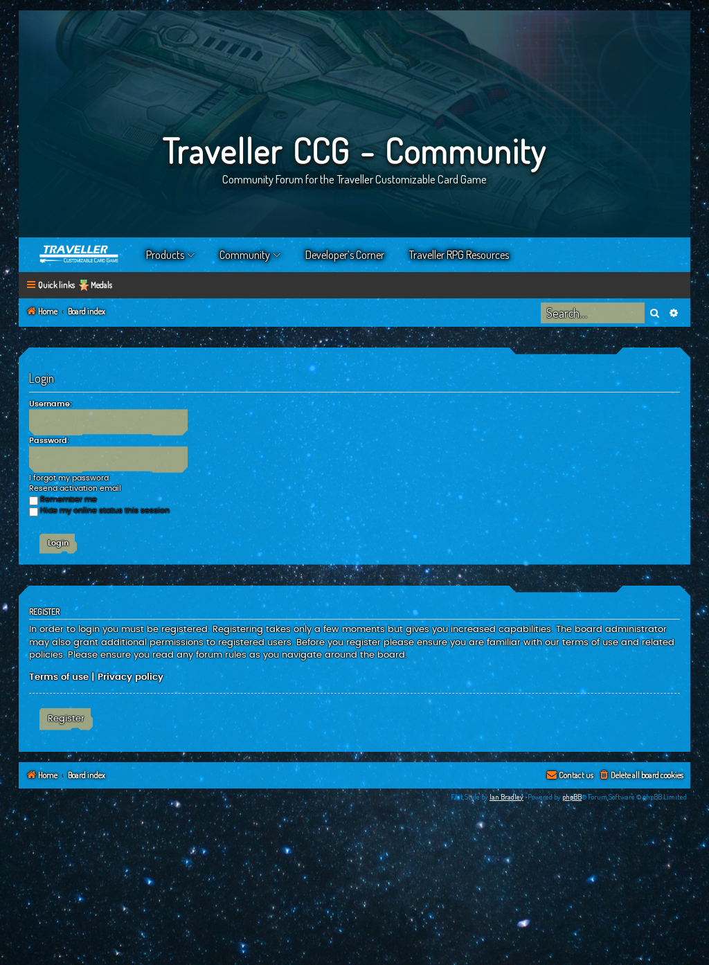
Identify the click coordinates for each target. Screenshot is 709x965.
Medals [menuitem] (101, 285)
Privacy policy (130, 677)
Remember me (68, 499)
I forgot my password (69, 478)
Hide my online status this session (105, 510)
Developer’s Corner (344, 255)
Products (165, 255)
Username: (50, 404)
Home (79, 254)
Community (244, 255)
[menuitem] (640, 775)
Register (66, 718)
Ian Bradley (506, 797)
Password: (49, 440)
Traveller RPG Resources (459, 255)
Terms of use (59, 677)
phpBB (572, 797)
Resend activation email (75, 488)
